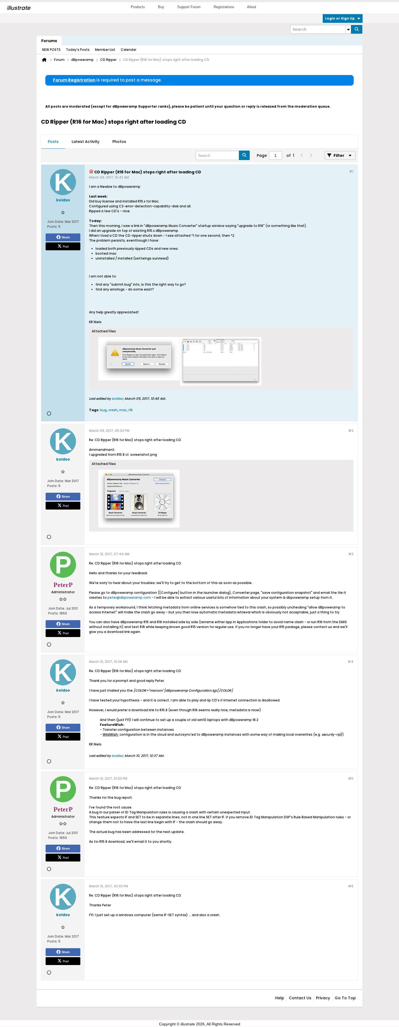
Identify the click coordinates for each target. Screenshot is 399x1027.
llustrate (18, 8)
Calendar (128, 49)
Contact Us (300, 998)
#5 (350, 778)
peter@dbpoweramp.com (129, 597)
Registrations (224, 7)
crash (113, 410)
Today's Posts (78, 49)
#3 (350, 554)
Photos (119, 141)
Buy (161, 7)
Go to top (345, 998)
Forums (49, 40)
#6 (350, 886)
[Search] (356, 29)
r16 (130, 410)
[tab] (53, 142)
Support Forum (189, 7)
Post (66, 246)
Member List (105, 49)
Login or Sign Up (340, 18)
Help (279, 998)
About (251, 7)
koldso (117, 398)
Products (138, 7)
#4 (350, 661)
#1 (351, 171)
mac (123, 410)
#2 (350, 430)
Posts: (52, 226)
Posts (53, 141)
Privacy (323, 998)
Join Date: (55, 221)
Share (66, 237)
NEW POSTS (51, 49)
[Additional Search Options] (348, 29)
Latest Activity (85, 141)
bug (103, 410)
